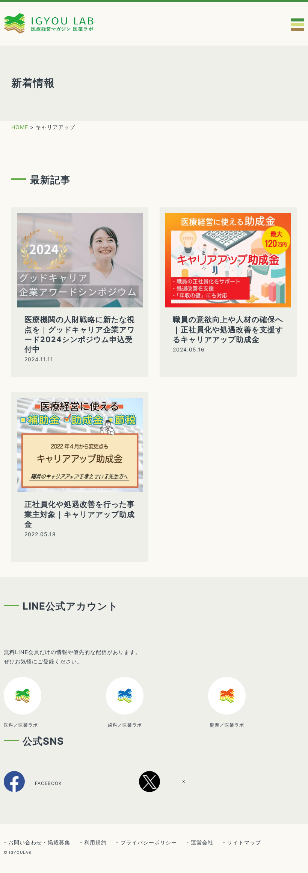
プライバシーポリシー (149, 842)
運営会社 (202, 842)
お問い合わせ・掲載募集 (39, 842)
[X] (170, 789)
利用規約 (95, 842)
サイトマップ (244, 842)
